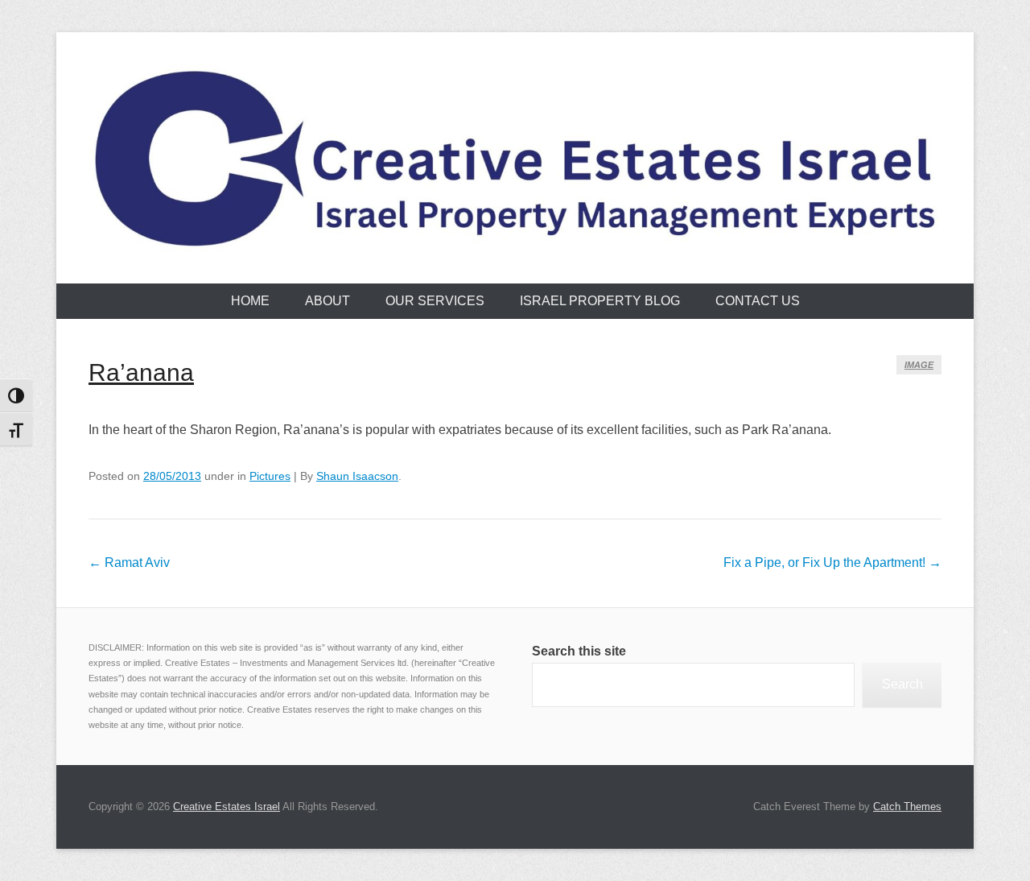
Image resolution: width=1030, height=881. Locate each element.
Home (250, 301)
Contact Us (757, 301)
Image (918, 365)
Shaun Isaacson (357, 475)
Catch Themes (907, 806)
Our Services (434, 301)
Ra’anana (141, 372)
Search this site (579, 651)
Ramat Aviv (129, 562)
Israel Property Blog (600, 301)
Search (902, 684)
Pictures (269, 475)
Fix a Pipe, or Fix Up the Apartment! (832, 562)
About (327, 301)
